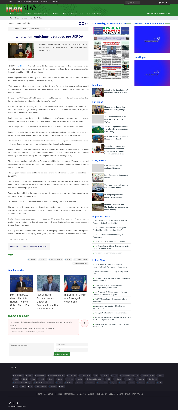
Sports (81, 14)
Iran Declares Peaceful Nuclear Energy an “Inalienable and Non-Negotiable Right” (109, 229)
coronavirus (40, 375)
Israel (51, 379)
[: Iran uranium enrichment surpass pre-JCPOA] (86, 23)
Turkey (151, 383)
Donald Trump (85, 375)
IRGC (42, 379)
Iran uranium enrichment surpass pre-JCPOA (48, 36)
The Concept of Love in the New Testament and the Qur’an (115, 119)
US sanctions (41, 386)
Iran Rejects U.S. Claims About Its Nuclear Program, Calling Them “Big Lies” (19, 302)
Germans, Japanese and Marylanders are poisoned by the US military (116, 207)
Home (12, 14)
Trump (141, 383)
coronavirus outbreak (56, 375)
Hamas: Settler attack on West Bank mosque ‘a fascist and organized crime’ (112, 318)
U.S (160, 383)
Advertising (55, 2)
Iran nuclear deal (56, 259)
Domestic (47, 14)
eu (96, 375)
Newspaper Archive (31, 2)
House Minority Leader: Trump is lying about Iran (110, 273)
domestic (32, 18)
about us (19, 2)
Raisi (59, 383)
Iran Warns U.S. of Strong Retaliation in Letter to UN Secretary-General (111, 247)
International (37, 14)
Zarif (62, 386)
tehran (123, 383)
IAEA (160, 375)
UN (23, 386)
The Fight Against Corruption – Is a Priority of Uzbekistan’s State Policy (116, 129)
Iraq (33, 379)
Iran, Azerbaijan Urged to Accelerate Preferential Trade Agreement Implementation (110, 265)
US (31, 386)
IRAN (68, 259)
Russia (79, 383)
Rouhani (32, 259)
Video (99, 14)
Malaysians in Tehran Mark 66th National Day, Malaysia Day (115, 109)
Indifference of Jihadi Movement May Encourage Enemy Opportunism (107, 286)
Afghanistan (18, 375)
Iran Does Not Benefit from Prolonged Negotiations (75, 298)
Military (74, 14)
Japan (60, 379)
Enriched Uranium (81, 259)
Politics (28, 14)
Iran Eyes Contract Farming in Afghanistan (110, 313)
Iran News (20, 66)
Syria (113, 383)
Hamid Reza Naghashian (130, 375)
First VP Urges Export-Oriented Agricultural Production (110, 300)
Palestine (129, 379)
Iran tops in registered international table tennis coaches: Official (111, 279)
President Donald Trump (22, 383)
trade (132, 383)
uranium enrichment (81, 263)
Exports (105, 375)
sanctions (90, 383)
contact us (44, 2)
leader (80, 379)
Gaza (114, 375)
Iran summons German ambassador (108, 253)
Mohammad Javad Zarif (94, 379)
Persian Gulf (153, 379)
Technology (65, 14)
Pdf (93, 14)
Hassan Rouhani (148, 375)
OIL (109, 379)
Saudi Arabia (103, 383)
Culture (56, 14)
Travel (87, 14)
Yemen (53, 386)
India (16, 379)
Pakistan (118, 379)
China (29, 375)
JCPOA (43, 259)
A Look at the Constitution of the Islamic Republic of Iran (109, 307)
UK (16, 386)
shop (11, 2)
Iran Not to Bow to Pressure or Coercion (109, 241)
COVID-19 (72, 375)
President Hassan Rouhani (44, 383)
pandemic (141, 379)
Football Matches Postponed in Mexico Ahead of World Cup (111, 325)
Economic (19, 14)
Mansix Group (21, 406)
